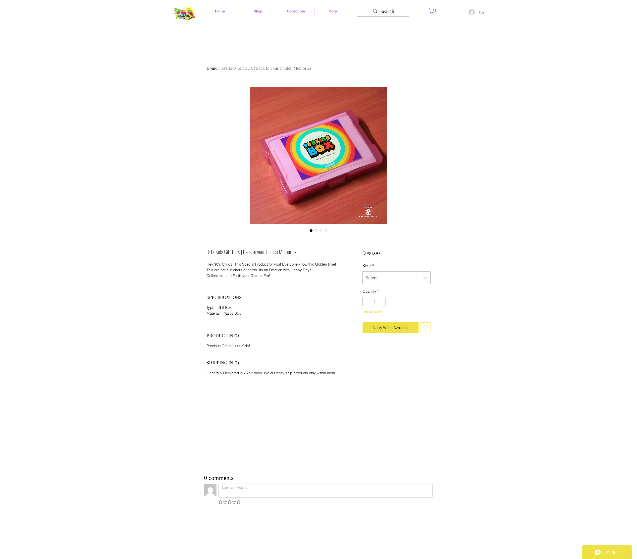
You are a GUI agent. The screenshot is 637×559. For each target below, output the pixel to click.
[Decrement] (366, 301)
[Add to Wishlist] (426, 327)
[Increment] (381, 301)
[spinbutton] (374, 301)
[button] (432, 11)
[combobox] (396, 278)
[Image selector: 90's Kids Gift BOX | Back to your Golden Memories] (311, 230)
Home (212, 68)
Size (368, 266)
